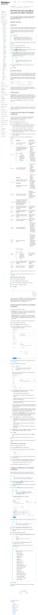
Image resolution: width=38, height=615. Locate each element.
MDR (14, 606)
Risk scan (12, 168)
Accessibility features (3, 129)
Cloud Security (4, 114)
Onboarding (4, 26)
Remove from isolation (12, 241)
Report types (14, 361)
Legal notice (3, 136)
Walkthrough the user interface (4, 79)
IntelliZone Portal (4, 124)
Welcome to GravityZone (3, 12)
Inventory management (3, 89)
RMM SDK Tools (4, 122)
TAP (2, 126)
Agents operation (4, 104)
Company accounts (5, 86)
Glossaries (3, 134)
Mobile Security (4, 112)
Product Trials (3, 20)
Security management (3, 92)
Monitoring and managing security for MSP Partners (5, 65)
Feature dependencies (4, 76)
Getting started (4, 22)
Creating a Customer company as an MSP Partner (5, 41)
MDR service (3, 109)
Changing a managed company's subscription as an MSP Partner (5, 52)
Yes (20, 592)
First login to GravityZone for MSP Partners (5, 36)
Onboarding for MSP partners (4, 28)
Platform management (3, 97)
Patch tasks (13, 182)
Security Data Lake (4, 116)
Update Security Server (12, 266)
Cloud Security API (4, 120)
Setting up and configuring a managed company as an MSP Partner (5, 47)
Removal (2, 102)
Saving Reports (29, 462)
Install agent (13, 202)
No (26, 592)
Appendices (3, 132)
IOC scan (12, 154)
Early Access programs (3, 17)
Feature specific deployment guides (4, 73)
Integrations (3, 100)
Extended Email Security (4, 107)
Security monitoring (5, 94)
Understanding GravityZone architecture (4, 24)
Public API (3, 118)
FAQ (2, 81)
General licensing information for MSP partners (4, 32)
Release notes (4, 14)
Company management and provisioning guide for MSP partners (5, 59)
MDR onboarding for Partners (4, 69)
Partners (14, 603)
